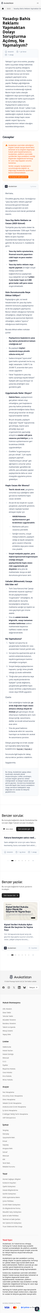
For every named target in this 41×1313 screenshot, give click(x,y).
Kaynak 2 (28, 749)
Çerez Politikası (8, 1201)
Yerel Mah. (6, 1163)
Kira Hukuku (7, 1076)
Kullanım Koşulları (9, 1183)
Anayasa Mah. (8, 1148)
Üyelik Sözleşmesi (9, 1186)
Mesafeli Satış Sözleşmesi (12, 1212)
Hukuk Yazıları (8, 1050)
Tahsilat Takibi (8, 1016)
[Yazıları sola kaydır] (8, 955)
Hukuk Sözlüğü (8, 1054)
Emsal (5, 1141)
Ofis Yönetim (7, 1009)
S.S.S (8, 9)
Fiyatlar (5, 1065)
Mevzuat (6, 1058)
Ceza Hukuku (7, 1072)
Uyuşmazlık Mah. (9, 1137)
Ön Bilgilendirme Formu (11, 1208)
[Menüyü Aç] (38, 3)
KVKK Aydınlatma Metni (11, 1197)
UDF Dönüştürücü (9, 1118)
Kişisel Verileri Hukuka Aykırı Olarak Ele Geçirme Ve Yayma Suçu (18, 927)
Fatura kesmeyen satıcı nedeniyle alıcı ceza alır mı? (20, 837)
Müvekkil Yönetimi (9, 1020)
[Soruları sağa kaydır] (32, 860)
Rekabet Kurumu (9, 1167)
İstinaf (5, 1152)
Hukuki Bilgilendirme (10, 1190)
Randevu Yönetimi (9, 1023)
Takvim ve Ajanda (9, 1027)
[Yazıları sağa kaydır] (32, 955)
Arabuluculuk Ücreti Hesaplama (14, 1107)
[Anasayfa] (3, 9)
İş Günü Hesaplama (10, 1110)
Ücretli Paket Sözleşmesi (11, 1205)
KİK (4, 1159)
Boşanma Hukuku (9, 1069)
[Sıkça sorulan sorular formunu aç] (37, 1309)
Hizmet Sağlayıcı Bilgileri (12, 1179)
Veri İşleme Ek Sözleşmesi (12, 1223)
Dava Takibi (7, 1012)
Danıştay (6, 1134)
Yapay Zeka (7, 1034)
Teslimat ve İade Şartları (11, 1219)
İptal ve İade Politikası (11, 1216)
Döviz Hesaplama (9, 1099)
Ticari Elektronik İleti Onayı (12, 1226)
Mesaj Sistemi (8, 1031)
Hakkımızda (7, 1047)
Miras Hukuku (8, 1080)
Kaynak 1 (20, 749)
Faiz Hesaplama (8, 1092)
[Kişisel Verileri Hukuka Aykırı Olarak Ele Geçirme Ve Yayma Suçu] (20, 911)
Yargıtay (6, 1130)
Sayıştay (6, 1145)
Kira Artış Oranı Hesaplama (13, 1096)
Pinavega (12, 981)
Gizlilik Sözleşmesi (9, 1194)
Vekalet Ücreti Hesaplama (12, 1103)
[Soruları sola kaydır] (8, 860)
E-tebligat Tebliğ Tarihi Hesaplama (15, 1114)
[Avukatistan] (7, 3)
